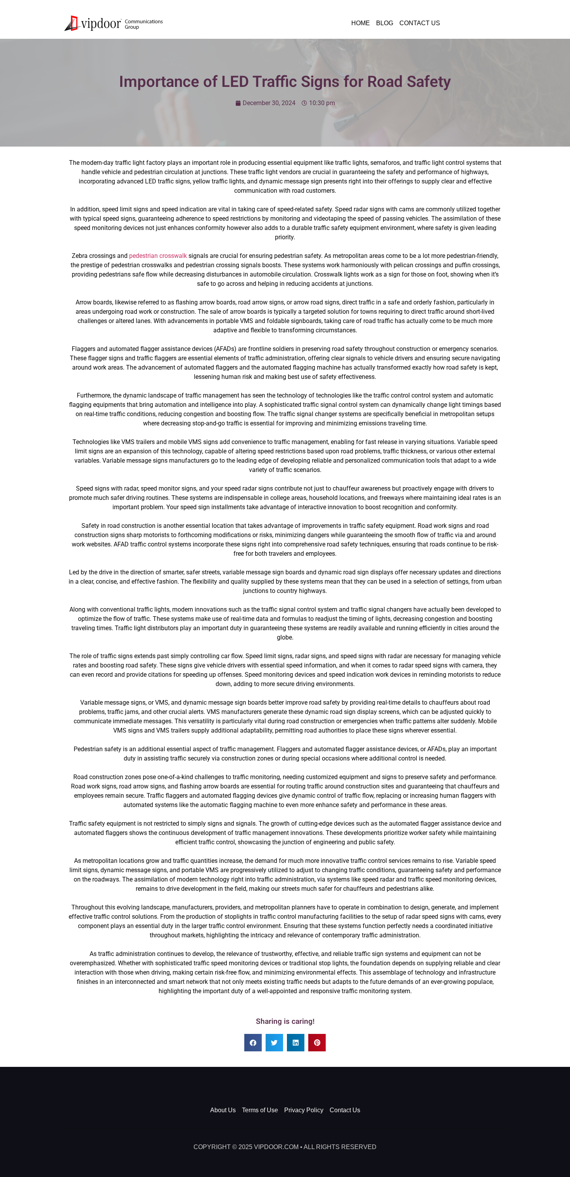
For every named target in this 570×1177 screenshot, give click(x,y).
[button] (253, 1042)
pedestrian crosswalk (158, 255)
